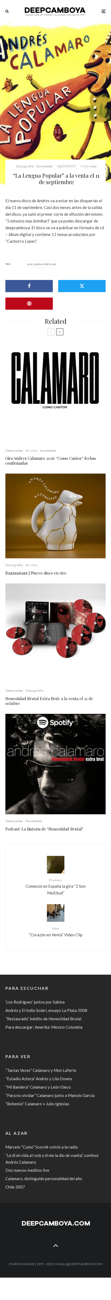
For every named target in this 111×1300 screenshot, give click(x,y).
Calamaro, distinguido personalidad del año (43, 1178)
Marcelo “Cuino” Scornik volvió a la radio (41, 1146)
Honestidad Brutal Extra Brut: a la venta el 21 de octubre (49, 701)
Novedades (44, 166)
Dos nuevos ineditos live (27, 1170)
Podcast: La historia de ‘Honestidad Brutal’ (44, 828)
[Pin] (29, 304)
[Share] (29, 286)
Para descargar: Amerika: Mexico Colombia (43, 1027)
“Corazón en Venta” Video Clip (55, 931)
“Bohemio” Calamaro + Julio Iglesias (37, 1103)
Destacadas (14, 450)
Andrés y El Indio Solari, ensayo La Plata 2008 (46, 1010)
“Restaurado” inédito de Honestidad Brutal (43, 1018)
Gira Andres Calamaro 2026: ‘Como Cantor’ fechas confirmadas (50, 460)
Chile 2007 (15, 1186)
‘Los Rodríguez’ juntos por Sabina (35, 1002)
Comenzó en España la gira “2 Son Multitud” (56, 886)
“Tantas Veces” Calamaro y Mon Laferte (40, 1070)
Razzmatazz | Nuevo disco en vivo (35, 572)
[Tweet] (82, 286)
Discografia (24, 166)
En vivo (31, 450)
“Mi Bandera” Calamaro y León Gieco (38, 1087)
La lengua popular (42, 264)
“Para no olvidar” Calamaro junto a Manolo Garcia (50, 1095)
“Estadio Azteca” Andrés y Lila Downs (38, 1078)
